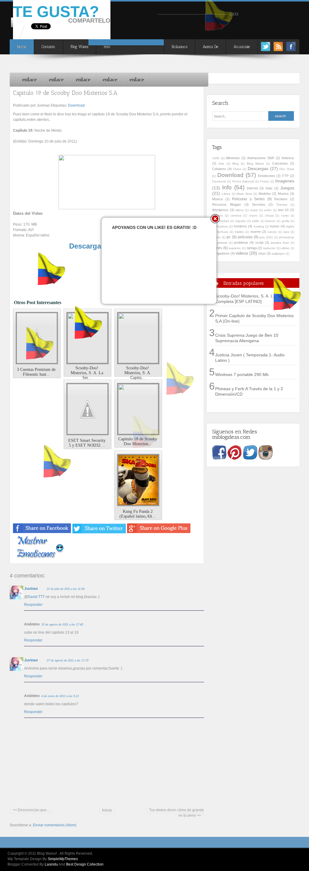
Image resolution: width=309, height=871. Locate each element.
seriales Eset (280, 242)
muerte (255, 231)
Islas (269, 188)
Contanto (48, 46)
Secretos (258, 204)
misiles (239, 231)
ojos (286, 231)
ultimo (285, 248)
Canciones (280, 163)
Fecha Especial (243, 181)
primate (222, 242)
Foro (107, 46)
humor (274, 226)
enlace (29, 79)
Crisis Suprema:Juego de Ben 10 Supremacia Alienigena (246, 338)
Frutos (264, 181)
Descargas (258, 168)
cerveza (236, 215)
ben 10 (283, 210)
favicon (271, 221)
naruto (272, 231)
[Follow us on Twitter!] (265, 50)
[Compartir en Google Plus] (158, 532)
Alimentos (233, 158)
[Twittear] (99, 532)
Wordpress (220, 210)
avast (254, 210)
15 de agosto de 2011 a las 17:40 (62, 624)
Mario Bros (244, 193)
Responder (33, 605)
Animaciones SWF (261, 158)
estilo (255, 221)
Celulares (219, 169)
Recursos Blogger (226, 204)
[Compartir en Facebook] (42, 532)
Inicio (107, 810)
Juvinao (31, 589)
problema (241, 242)
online (216, 237)
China (237, 169)
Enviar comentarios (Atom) (54, 825)
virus (262, 253)
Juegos (287, 187)
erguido (240, 221)
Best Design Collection (85, 864)
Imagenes (284, 180)
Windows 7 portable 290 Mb (242, 374)
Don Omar (286, 169)
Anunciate (242, 46)
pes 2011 (266, 237)
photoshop (286, 237)
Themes (281, 204)
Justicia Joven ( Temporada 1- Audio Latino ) (250, 357)
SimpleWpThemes (63, 859)
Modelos (265, 193)
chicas (269, 215)
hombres (240, 226)
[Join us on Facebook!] (291, 50)
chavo (253, 215)
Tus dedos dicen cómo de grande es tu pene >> (176, 813)
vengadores (221, 253)
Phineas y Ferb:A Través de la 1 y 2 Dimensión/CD (249, 391)
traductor (269, 248)
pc (229, 237)
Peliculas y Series (248, 199)
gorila (285, 221)
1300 (215, 158)
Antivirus (288, 158)
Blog (235, 163)
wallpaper (278, 253)
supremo (235, 248)
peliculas (245, 237)
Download (76, 105)
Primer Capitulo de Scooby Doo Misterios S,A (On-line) (254, 318)
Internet (252, 188)
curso (285, 215)
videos (242, 253)
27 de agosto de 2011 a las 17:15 (67, 660)
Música (217, 199)
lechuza (222, 231)
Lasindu (51, 864)
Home (21, 46)
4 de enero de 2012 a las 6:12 (60, 696)
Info (227, 187)
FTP (285, 176)
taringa (252, 248)
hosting (259, 226)
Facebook (219, 181)
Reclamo (280, 199)
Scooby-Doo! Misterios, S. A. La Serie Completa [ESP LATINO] (251, 299)
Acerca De (210, 46)
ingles (290, 226)
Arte (221, 163)
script (259, 242)
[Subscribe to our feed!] (278, 50)
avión (268, 210)
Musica (283, 193)
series (217, 248)
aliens (239, 210)
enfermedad (220, 221)
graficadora (220, 226)
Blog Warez (79, 46)
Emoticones (266, 176)
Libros (226, 193)
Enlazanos (179, 46)
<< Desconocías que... (31, 810)
